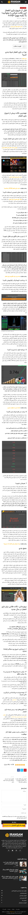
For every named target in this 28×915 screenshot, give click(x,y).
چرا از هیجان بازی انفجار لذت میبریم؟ (12, 544)
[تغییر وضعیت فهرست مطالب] (23, 46)
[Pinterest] (25, 770)
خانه (26, 5)
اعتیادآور (14, 700)
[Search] (2, 2)
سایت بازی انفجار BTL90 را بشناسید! (12, 188)
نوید (23, 18)
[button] (25, 2)
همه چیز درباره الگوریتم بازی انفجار (12, 276)
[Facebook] (18, 770)
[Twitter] (21, 770)
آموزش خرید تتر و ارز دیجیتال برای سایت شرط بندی (8, 780)
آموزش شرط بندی (21, 5)
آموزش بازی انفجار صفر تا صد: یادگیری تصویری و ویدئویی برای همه (21, 780)
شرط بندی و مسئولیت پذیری (14, 408)
